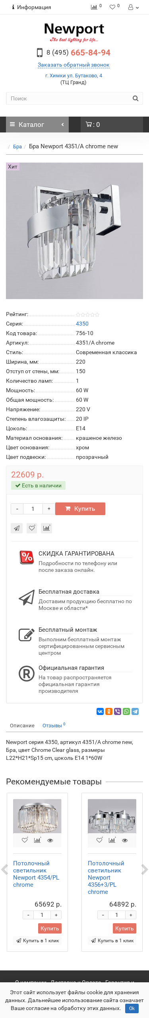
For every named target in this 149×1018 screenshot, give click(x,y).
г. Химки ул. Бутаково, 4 (73, 76)
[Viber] (117, 711)
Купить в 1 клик (41, 940)
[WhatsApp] (126, 711)
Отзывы (54, 725)
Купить (84, 508)
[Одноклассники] (108, 711)
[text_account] (133, 7)
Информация (34, 7)
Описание (22, 726)
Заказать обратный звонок (74, 64)
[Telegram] (135, 711)
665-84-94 (78, 53)
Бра (17, 147)
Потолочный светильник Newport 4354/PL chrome (36, 874)
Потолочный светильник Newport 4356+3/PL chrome (106, 877)
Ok (132, 1008)
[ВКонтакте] (100, 711)
